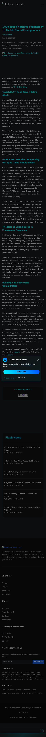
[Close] (38, 360)
